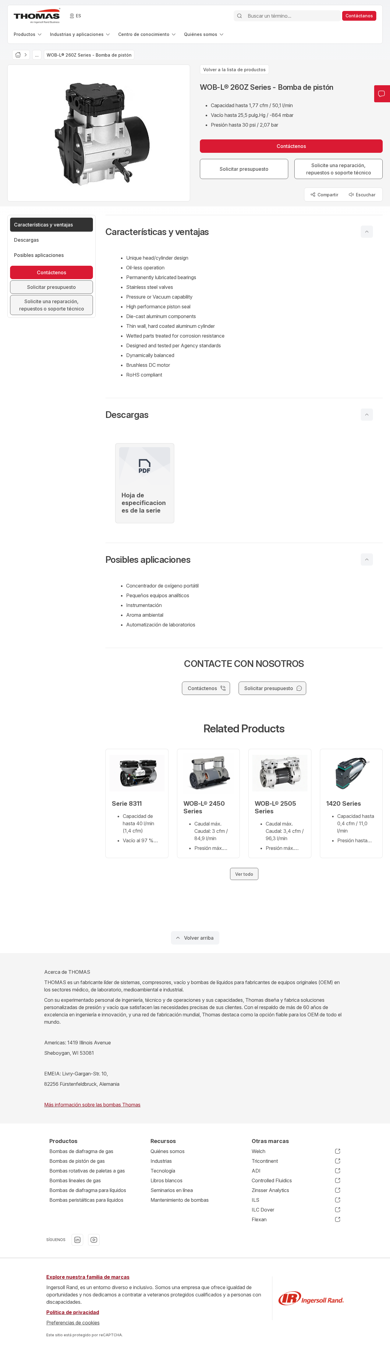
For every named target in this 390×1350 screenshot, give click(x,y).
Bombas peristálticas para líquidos (86, 1200)
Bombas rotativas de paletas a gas (87, 1171)
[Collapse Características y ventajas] (367, 232)
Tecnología (163, 1171)
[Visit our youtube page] (94, 1240)
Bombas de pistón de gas (77, 1161)
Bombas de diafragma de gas (81, 1151)
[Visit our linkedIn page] (77, 1240)
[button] (244, 231)
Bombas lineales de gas (75, 1180)
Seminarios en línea (172, 1190)
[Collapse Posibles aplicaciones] (367, 559)
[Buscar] (239, 15)
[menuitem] (28, 34)
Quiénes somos (168, 1151)
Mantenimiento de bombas (180, 1200)
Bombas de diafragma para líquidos (87, 1190)
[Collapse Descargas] (367, 415)
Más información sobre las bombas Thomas (92, 1105)
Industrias (161, 1161)
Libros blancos (167, 1180)
